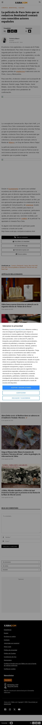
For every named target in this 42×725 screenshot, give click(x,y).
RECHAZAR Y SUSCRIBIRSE (21, 398)
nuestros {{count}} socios (17, 329)
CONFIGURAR (21, 393)
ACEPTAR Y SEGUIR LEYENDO (21, 387)
